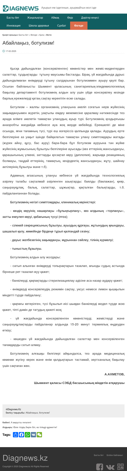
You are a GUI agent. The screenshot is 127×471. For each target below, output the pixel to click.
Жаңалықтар (35, 17)
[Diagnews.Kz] (20, 7)
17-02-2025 (11, 51)
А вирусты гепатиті (21, 422)
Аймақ (55, 17)
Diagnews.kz (25, 457)
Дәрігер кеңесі (90, 17)
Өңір (70, 17)
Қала (41, 34)
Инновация (14, 25)
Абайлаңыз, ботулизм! (38, 412)
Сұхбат (61, 25)
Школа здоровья (39, 25)
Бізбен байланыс (115, 455)
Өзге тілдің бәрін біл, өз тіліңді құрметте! (35, 427)
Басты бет (13, 17)
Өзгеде (78, 25)
